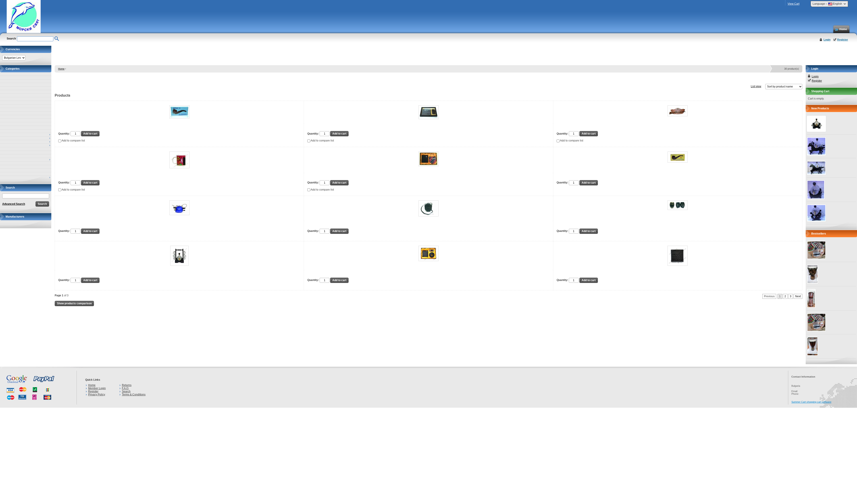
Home (843, 29)
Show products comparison (74, 303)
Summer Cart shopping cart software (811, 402)
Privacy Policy (96, 394)
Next (798, 296)
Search (126, 391)
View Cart (793, 3)
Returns (126, 385)
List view (756, 86)
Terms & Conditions (134, 394)
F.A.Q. (125, 388)
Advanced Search (13, 204)
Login (827, 39)
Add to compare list (73, 140)
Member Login (97, 388)
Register (842, 39)
